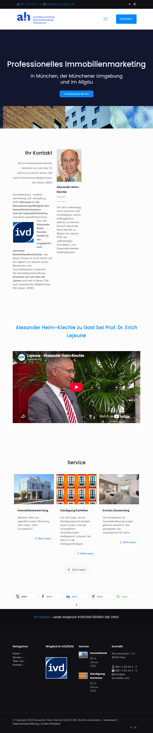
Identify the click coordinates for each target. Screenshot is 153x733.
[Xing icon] (134, 4)
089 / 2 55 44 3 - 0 (30, 4)
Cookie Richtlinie (50, 723)
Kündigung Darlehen (74, 510)
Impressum (110, 719)
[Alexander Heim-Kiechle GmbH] (35, 19)
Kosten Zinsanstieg (116, 510)
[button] (26, 596)
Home (16, 653)
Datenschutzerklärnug (26, 723)
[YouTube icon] (129, 4)
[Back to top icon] (135, 725)
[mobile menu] (105, 19)
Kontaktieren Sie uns (76, 93)
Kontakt (17, 664)
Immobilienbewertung (33, 510)
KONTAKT (126, 19)
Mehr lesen (44, 538)
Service (17, 657)
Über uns (18, 660)
